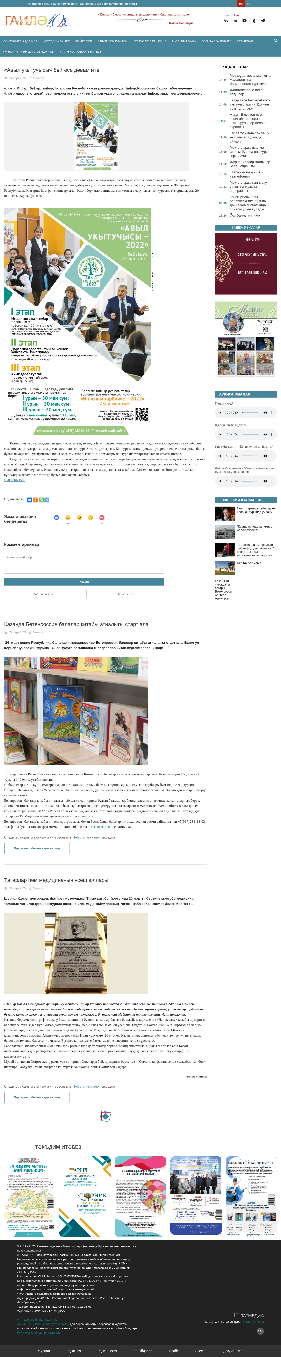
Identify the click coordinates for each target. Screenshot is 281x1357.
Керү (236, 15)
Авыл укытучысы (113, 41)
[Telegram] (263, 21)
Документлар (233, 1351)
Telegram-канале (86, 837)
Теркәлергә (125, 594)
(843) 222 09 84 (253, 1322)
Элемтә (201, 1351)
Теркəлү (226, 15)
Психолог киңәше (150, 41)
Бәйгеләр (83, 41)
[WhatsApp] (41, 500)
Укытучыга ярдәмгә (20, 41)
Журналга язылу (216, 41)
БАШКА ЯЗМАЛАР (245, 227)
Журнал (44, 1351)
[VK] (226, 21)
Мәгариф (39, 78)
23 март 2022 (17, 78)
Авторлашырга (43, 594)
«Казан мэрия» (100, 827)
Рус (249, 3)
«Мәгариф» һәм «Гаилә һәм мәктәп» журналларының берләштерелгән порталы (82, 3)
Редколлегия (107, 1351)
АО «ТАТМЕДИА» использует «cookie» (43, 1324)
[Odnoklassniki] (253, 21)
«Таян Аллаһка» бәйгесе (80, 51)
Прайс (174, 1351)
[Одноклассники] (35, 500)
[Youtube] (244, 21)
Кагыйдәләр (143, 1351)
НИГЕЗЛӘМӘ (14, 480)
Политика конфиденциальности (38, 1332)
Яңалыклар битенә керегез (33, 848)
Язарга (84, 581)
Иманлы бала (184, 41)
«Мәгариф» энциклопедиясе (28, 51)
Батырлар (245, 41)
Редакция (73, 1351)
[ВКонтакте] (29, 500)
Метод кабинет (56, 41)
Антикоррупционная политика (37, 1319)
